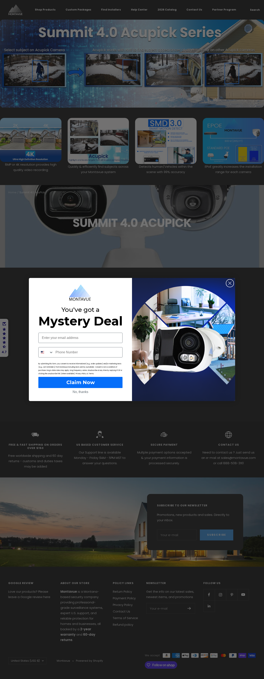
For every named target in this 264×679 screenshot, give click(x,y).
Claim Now (80, 382)
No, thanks (80, 392)
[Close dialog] (229, 283)
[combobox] (46, 352)
